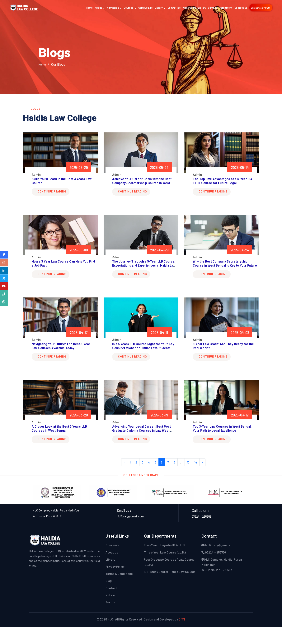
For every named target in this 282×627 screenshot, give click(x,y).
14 (195, 462)
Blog (109, 580)
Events (110, 602)
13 (188, 462)
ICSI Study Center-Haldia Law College (169, 571)
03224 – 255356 (201, 516)
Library (202, 7)
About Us (112, 552)
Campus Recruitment (220, 7)
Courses (128, 7)
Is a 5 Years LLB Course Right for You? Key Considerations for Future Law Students (143, 346)
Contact (111, 588)
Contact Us (240, 7)
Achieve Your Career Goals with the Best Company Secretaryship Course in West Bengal (142, 183)
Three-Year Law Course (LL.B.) (165, 552)
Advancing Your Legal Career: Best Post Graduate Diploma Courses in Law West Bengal (141, 430)
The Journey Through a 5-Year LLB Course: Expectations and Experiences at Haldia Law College (144, 265)
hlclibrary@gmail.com (130, 516)
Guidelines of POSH (261, 7)
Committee (174, 7)
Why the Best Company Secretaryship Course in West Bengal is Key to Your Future (225, 263)
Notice (110, 595)
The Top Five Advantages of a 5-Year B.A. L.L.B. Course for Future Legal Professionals (223, 183)
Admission (113, 7)
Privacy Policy (115, 566)
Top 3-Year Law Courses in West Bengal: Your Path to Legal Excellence (222, 428)
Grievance (113, 545)
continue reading (51, 191)
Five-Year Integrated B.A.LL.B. (165, 545)
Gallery (158, 7)
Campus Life (145, 7)
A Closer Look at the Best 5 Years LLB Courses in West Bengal (59, 428)
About (98, 7)
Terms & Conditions (119, 573)
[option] (57, 492)
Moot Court (189, 7)
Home (89, 7)
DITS (182, 619)
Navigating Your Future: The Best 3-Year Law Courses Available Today (61, 346)
